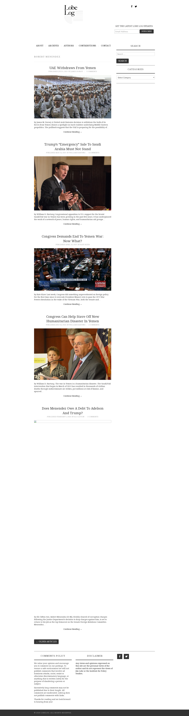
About (39, 46)
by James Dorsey (75, 71)
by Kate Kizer (84, 245)
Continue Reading (72, 132)
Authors (69, 46)
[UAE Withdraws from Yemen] (72, 97)
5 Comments (92, 417)
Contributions (87, 46)
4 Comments (93, 153)
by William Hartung (76, 153)
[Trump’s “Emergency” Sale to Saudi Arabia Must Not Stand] (72, 183)
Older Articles (46, 641)
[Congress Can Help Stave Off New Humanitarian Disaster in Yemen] (72, 354)
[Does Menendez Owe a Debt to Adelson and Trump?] (72, 516)
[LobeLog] (73, 14)
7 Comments (91, 71)
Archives (53, 46)
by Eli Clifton (78, 417)
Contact (106, 46)
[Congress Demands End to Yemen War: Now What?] (72, 269)
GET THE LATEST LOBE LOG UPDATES (134, 26)
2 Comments (93, 325)
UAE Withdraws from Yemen (72, 68)
